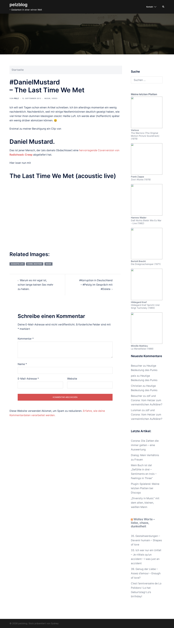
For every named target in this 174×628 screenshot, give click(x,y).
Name (22, 364)
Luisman (136, 410)
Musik (47, 98)
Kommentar (26, 338)
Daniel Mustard (34, 264)
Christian (136, 385)
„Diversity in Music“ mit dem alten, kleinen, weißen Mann (145, 503)
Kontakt (149, 7)
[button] (163, 7)
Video (54, 98)
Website (72, 378)
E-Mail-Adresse (28, 378)
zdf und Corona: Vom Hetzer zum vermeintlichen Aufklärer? (146, 400)
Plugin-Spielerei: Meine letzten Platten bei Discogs (145, 488)
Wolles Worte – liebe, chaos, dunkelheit (143, 522)
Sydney (55, 623)
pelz (16, 98)
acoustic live (17, 264)
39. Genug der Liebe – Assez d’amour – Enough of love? (146, 573)
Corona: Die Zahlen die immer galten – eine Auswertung (145, 445)
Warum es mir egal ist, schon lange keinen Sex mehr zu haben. (35, 285)
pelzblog (18, 4)
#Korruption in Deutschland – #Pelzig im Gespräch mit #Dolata (96, 285)
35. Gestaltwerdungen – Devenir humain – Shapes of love (146, 540)
